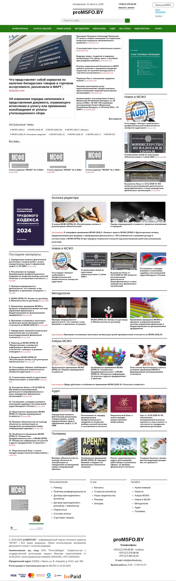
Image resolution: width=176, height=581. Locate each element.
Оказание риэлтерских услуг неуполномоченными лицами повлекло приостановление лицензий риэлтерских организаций (96, 89)
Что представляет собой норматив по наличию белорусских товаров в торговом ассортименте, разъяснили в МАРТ (41, 83)
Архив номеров (143, 487)
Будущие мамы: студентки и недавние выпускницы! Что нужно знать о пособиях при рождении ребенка (97, 58)
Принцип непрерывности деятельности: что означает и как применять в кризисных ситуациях (69, 322)
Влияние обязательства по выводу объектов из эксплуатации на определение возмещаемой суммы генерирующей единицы (65, 463)
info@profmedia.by (132, 560)
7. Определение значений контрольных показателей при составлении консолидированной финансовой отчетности (28, 334)
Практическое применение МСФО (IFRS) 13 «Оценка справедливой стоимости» (68, 369)
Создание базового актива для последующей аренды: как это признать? (153, 460)
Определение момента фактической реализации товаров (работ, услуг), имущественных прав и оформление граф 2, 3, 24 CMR (64, 420)
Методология (61, 293)
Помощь (58, 487)
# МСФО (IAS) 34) (54, 130)
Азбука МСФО (62, 341)
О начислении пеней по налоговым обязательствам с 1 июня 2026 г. (141, 156)
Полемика (59, 433)
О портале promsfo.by (105, 491)
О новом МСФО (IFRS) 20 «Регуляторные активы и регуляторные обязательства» (76, 225)
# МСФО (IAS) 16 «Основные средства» (28, 134)
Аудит (56, 391)
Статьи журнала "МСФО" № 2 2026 (64, 170)
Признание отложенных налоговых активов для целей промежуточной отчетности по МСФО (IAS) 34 (113, 334)
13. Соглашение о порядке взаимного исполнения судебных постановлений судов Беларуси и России (27, 404)
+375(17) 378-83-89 (127, 4)
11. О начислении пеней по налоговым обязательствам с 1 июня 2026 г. (27, 378)
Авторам (98, 503)
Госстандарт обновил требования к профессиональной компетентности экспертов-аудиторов (142, 125)
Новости (139, 491)
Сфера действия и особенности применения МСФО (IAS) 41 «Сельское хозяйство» (104, 384)
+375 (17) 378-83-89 (123, 549)
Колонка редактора (65, 197)
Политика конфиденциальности (70, 491)
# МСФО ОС (109, 134)
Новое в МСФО (135, 97)
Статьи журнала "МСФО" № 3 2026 (26, 170)
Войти (157, 10)
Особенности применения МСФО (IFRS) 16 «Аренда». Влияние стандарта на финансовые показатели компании (94, 462)
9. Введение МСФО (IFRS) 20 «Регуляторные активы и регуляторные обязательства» (28, 359)
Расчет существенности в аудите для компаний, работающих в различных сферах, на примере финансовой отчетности (123, 462)
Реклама (98, 499)
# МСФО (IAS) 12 (57, 134)
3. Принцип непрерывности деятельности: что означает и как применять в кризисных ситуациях (26, 288)
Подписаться (60, 510)
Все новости (115, 118)
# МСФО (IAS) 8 (17, 130)
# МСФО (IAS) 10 (75, 134)
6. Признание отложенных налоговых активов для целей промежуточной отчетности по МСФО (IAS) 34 (27, 323)
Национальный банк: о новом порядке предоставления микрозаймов (122, 418)
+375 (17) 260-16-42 (129, 556)
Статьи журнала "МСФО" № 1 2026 (102, 170)
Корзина (158, 16)
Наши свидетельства (105, 495)
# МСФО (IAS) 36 (35, 130)
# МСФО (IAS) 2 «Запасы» (77, 130)
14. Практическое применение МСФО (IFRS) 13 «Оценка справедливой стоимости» (27, 414)
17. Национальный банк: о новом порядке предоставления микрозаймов (28, 452)
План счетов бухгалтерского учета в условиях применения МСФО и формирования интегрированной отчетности (148, 370)
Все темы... (14, 141)
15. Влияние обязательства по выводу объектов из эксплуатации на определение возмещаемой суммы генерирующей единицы (28, 425)
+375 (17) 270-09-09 (129, 553)
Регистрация (160, 12)
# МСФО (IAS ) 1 (93, 134)
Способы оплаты (62, 514)
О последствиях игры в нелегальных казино (98, 48)
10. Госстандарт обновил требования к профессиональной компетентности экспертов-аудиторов (28, 369)
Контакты (99, 487)
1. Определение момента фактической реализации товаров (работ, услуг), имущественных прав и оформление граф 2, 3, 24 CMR (27, 262)
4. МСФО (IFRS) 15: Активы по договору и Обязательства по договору (28, 299)
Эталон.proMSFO (163, 5)
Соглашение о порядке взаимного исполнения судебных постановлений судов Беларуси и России (152, 271)
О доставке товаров (64, 517)
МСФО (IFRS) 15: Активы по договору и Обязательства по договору (109, 321)
